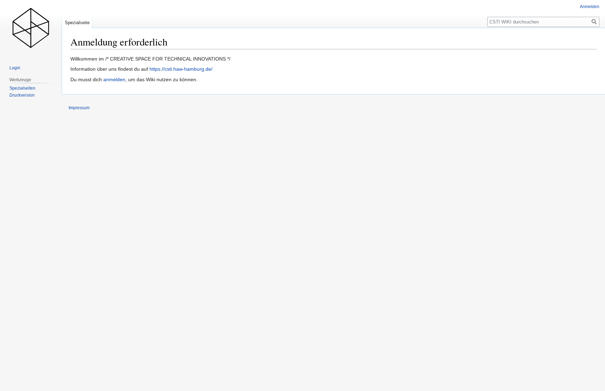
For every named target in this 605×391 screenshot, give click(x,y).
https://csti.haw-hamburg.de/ (181, 69)
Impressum (79, 107)
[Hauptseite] (31, 28)
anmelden (114, 79)
